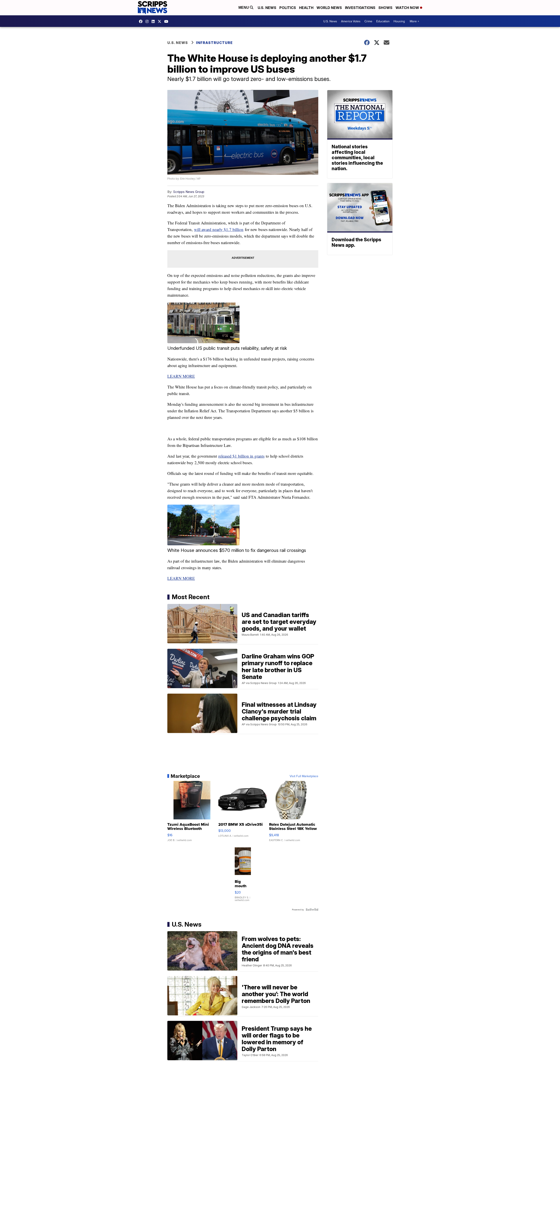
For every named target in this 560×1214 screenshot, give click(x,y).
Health (306, 7)
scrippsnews (142, 21)
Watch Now (408, 7)
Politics (287, 7)
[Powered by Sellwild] (312, 909)
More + (414, 21)
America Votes (350, 21)
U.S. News (267, 7)
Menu (244, 7)
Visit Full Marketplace (304, 776)
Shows (385, 7)
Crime (368, 21)
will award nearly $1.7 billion (218, 229)
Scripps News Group (188, 192)
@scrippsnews (167, 21)
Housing (399, 21)
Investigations (360, 7)
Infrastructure (214, 42)
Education (383, 21)
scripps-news (154, 21)
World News (329, 7)
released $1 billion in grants (241, 456)
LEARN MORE (181, 376)
